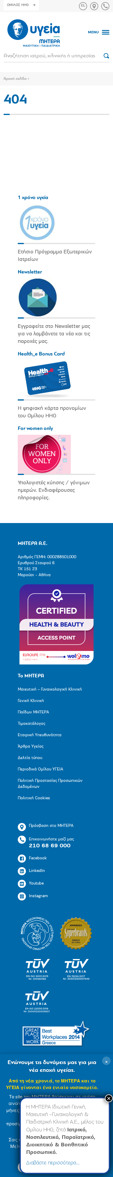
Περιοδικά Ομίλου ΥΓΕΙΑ (40, 769)
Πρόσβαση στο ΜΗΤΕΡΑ (51, 826)
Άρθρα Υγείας (30, 746)
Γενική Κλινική (31, 701)
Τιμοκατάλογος (31, 724)
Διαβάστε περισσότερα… (53, 1163)
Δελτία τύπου (30, 758)
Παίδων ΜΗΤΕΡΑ (33, 712)
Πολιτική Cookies (34, 798)
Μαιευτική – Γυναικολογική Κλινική (50, 689)
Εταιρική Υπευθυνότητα (39, 735)
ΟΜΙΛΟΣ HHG (18, 5)
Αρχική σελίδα (15, 79)
